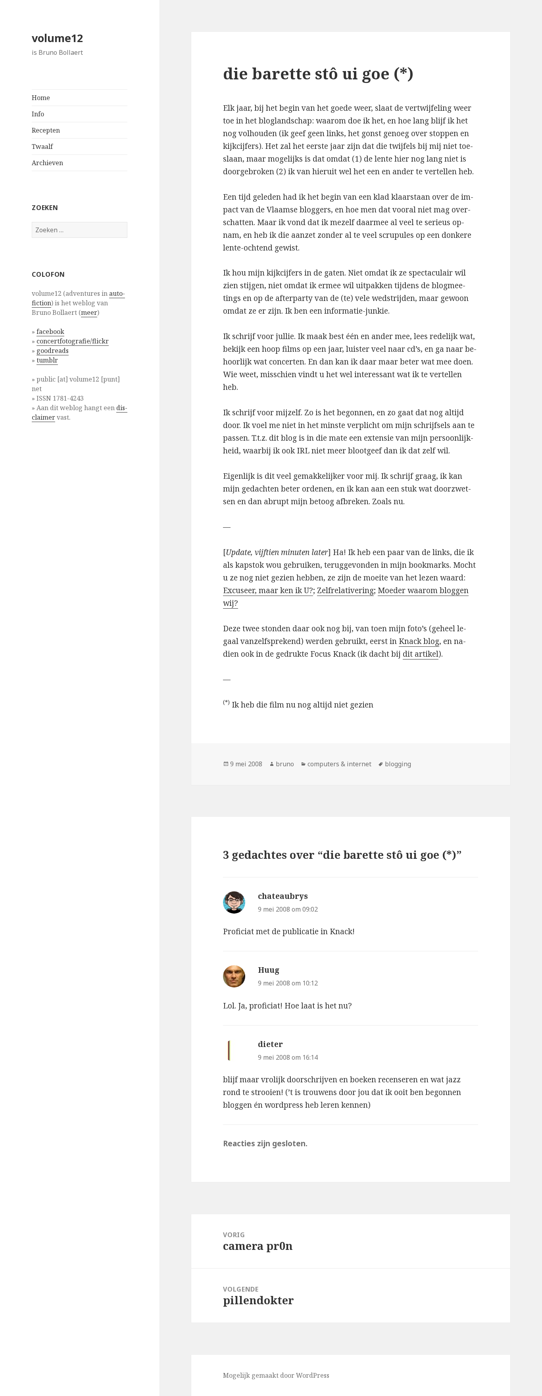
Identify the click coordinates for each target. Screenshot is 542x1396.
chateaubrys (283, 896)
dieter (270, 1044)
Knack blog (419, 641)
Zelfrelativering (345, 590)
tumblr (47, 360)
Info (38, 114)
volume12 (57, 38)
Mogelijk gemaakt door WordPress (276, 1375)
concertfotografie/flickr (73, 341)
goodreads (53, 350)
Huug (268, 970)
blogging (398, 764)
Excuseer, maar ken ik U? (268, 590)
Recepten (46, 130)
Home (41, 97)
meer (89, 312)
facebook (50, 331)
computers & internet (339, 764)
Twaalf (42, 146)
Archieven (47, 162)
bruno (285, 764)
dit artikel (420, 654)
